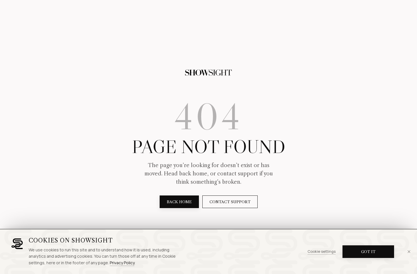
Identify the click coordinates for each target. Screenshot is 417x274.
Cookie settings (322, 251)
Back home (179, 201)
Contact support (230, 201)
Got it (368, 251)
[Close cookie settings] (409, 251)
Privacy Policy (122, 262)
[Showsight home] (209, 73)
